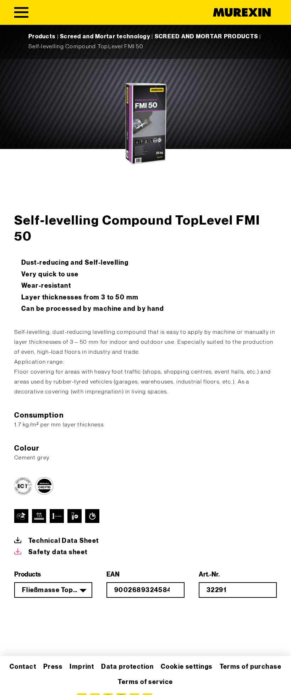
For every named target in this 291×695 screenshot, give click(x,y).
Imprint (82, 666)
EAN (113, 574)
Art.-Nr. (209, 574)
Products (41, 37)
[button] (15, 679)
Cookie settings (187, 666)
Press (52, 666)
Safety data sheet (57, 552)
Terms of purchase (250, 666)
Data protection (127, 666)
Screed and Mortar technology (105, 37)
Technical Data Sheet (63, 540)
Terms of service (145, 682)
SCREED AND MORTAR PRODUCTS (206, 37)
